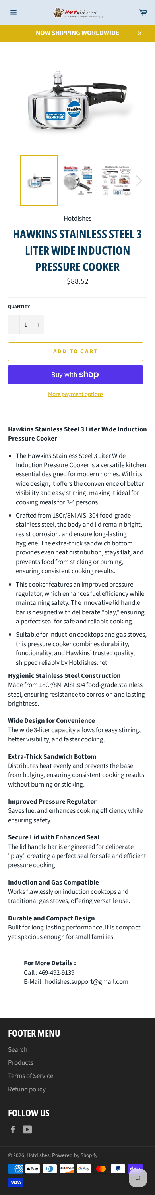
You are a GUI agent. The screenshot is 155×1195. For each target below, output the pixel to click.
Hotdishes (38, 1155)
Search (17, 1050)
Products (20, 1063)
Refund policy (27, 1089)
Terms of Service (30, 1076)
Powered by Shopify (74, 1155)
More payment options (75, 394)
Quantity (19, 307)
